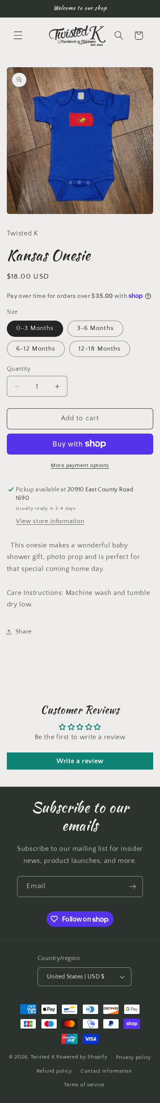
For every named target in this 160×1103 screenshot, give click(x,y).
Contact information (106, 1071)
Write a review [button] (80, 761)
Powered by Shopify (81, 1057)
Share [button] (23, 631)
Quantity (18, 369)
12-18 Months (100, 348)
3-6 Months (95, 328)
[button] (18, 35)
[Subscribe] (133, 886)
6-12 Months (36, 348)
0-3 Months (35, 328)
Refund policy (54, 1071)
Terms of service (84, 1085)
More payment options (80, 465)
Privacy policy (133, 1057)
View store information (50, 521)
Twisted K (43, 1057)
